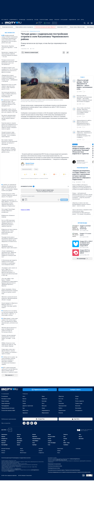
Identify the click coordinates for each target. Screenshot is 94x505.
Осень (60, 401)
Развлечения (62, 410)
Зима (43, 396)
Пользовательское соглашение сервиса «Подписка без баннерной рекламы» (64, 470)
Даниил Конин (30, 163)
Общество (61, 396)
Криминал (44, 398)
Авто (24, 396)
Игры (82, 19)
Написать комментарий (31, 52)
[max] (31, 423)
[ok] (35, 423)
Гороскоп (56, 19)
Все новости (4, 19)
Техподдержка (5, 405)
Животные (25, 410)
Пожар (36, 169)
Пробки (47, 23)
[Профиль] (91, 23)
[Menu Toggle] (2, 23)
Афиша (51, 19)
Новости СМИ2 (25, 209)
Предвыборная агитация (7, 408)
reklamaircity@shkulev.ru (75, 458)
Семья (77, 396)
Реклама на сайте (6, 398)
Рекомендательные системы (54, 468)
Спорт (76, 398)
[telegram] (24, 423)
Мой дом (44, 405)
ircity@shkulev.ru (17, 468)
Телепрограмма (44, 19)
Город (24, 403)
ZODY (78, 19)
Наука (43, 408)
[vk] (27, 423)
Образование (45, 412)
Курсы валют (64, 19)
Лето (43, 403)
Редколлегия (72, 19)
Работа (60, 408)
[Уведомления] (88, 23)
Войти (26, 200)
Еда (24, 408)
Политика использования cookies (55, 466)
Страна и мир (78, 403)
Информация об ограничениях (54, 464)
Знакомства (30, 19)
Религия (61, 412)
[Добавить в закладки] (63, 52)
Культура (44, 401)
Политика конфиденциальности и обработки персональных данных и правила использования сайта (69, 472)
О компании (4, 396)
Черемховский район (27, 169)
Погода (36, 19)
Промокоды (22, 19)
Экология (77, 405)
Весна (24, 401)
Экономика (78, 408)
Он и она (61, 398)
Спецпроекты (78, 410)
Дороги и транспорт (28, 405)
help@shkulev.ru (11, 470)
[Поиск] (84, 23)
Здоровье (25, 412)
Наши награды (5, 401)
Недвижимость (13, 19)
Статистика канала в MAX (8, 410)
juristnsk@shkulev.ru (35, 469)
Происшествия (62, 405)
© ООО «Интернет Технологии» (25, 475)
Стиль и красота (79, 401)
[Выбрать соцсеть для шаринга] (67, 52)
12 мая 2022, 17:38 (25, 48)
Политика (61, 403)
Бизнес (24, 398)
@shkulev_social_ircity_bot (61, 459)
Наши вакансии (5, 403)
